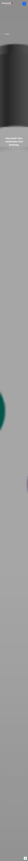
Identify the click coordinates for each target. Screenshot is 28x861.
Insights (7, 34)
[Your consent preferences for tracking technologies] (25, 858)
